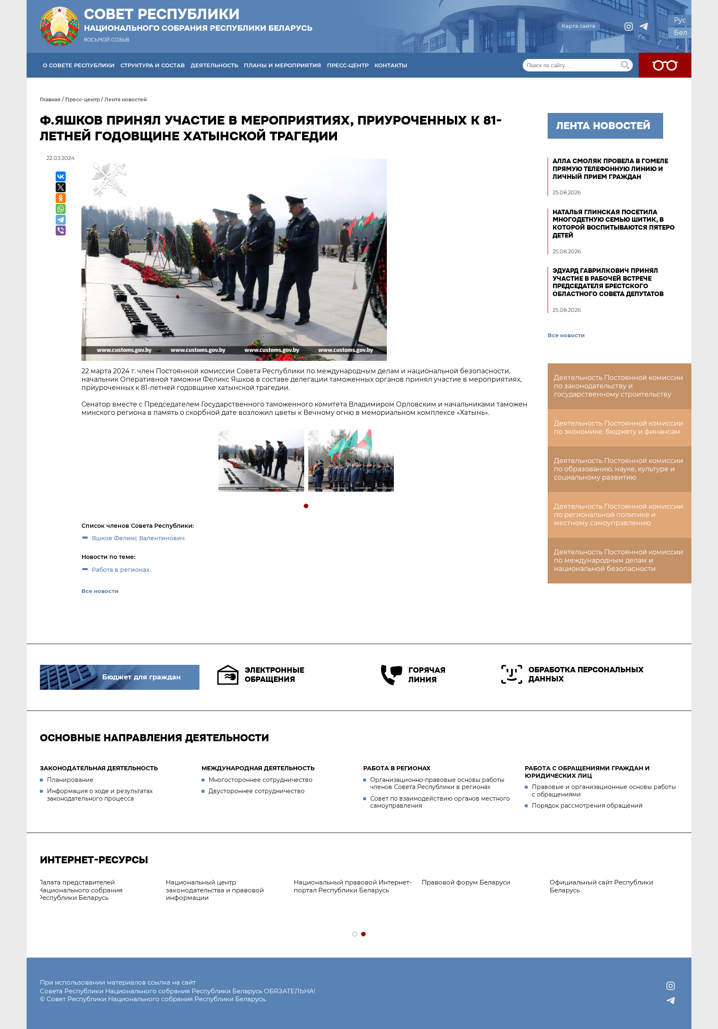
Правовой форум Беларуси (344, 882)
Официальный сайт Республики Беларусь (479, 886)
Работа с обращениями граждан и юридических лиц (587, 771)
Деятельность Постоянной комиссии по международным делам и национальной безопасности (618, 560)
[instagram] (628, 26)
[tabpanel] (261, 461)
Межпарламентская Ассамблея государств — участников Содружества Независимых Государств (606, 893)
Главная (50, 99)
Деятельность (214, 65)
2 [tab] (363, 934)
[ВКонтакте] (61, 176)
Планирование (70, 780)
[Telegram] (61, 220)
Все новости (99, 591)
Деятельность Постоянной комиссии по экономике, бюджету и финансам (618, 427)
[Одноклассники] (61, 198)
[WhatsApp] (61, 209)
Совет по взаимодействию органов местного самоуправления (440, 802)
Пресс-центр (348, 65)
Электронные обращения (274, 675)
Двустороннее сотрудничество (257, 791)
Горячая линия (426, 675)
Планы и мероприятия (282, 65)
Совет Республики (198, 19)
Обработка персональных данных (586, 674)
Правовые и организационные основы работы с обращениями (604, 790)
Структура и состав (152, 65)
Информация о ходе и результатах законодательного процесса (99, 794)
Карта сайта (578, 25)
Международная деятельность (258, 768)
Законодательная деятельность (99, 768)
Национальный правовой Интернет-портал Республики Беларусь (231, 886)
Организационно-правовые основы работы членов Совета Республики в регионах (437, 783)
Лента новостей (125, 99)
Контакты (390, 65)
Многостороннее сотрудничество (260, 780)
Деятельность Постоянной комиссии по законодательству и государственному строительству (618, 386)
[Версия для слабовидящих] (665, 65)
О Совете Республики (79, 65)
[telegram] (643, 26)
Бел (680, 33)
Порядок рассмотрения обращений (587, 805)
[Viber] (61, 230)
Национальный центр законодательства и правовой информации (93, 890)
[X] (61, 187)
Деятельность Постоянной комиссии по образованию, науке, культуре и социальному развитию (618, 469)
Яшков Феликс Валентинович (138, 538)
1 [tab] (306, 506)
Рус (680, 20)
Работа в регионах (121, 569)
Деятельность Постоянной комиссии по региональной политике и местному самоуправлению (618, 514)
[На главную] (59, 26)
